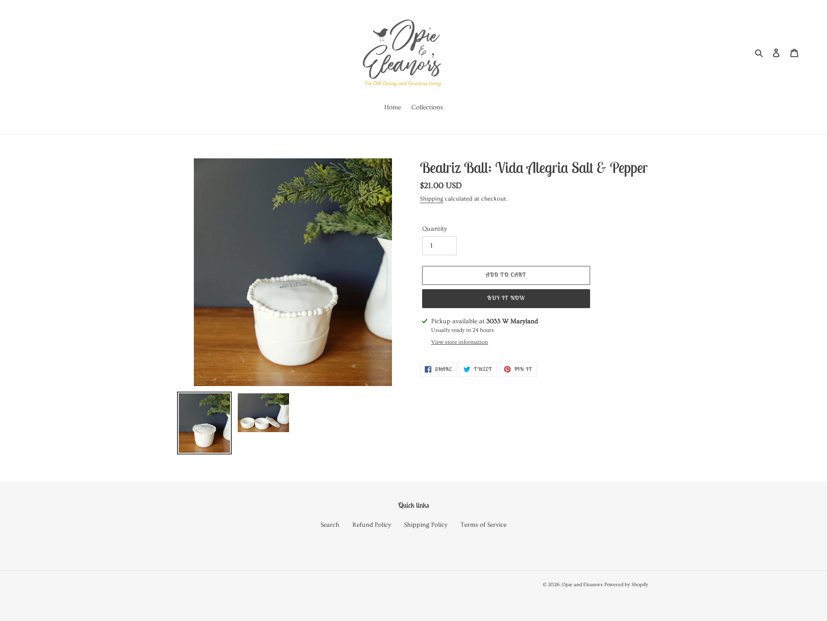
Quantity (434, 228)
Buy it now (506, 298)
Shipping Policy (426, 524)
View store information (459, 342)
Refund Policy (371, 524)
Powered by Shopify (626, 584)
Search (329, 524)
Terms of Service (483, 524)
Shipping (431, 198)
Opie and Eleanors (582, 584)
